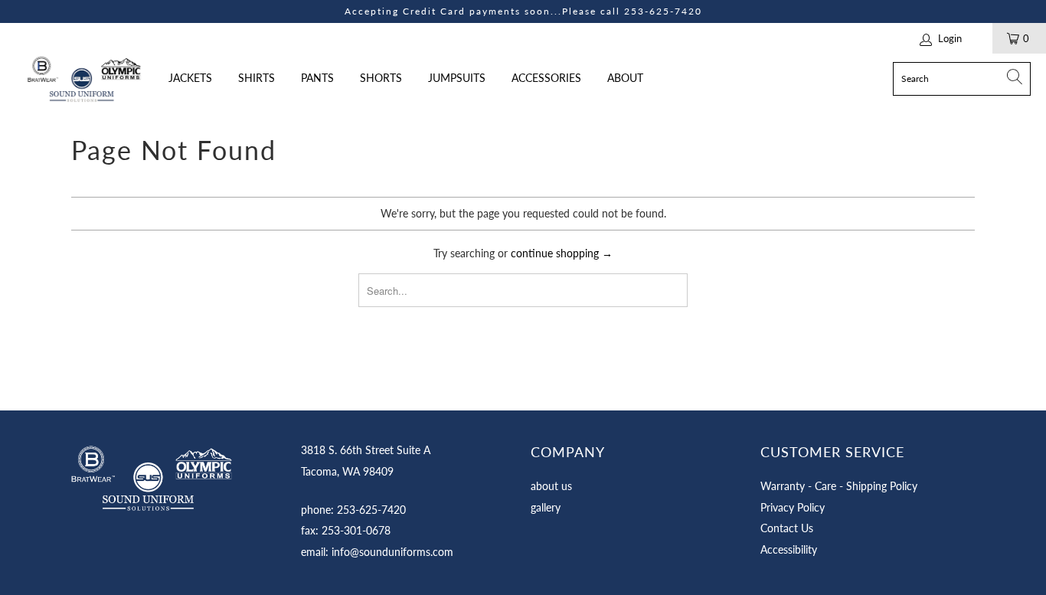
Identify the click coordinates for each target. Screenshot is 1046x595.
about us (551, 485)
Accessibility (788, 549)
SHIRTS (256, 77)
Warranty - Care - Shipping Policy (838, 485)
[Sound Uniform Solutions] (84, 79)
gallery (546, 507)
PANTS (317, 77)
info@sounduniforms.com (392, 551)
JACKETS (190, 77)
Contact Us (786, 528)
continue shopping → (562, 253)
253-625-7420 (663, 11)
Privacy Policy (792, 507)
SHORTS (381, 77)
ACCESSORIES (546, 77)
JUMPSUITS (456, 77)
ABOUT (625, 77)
